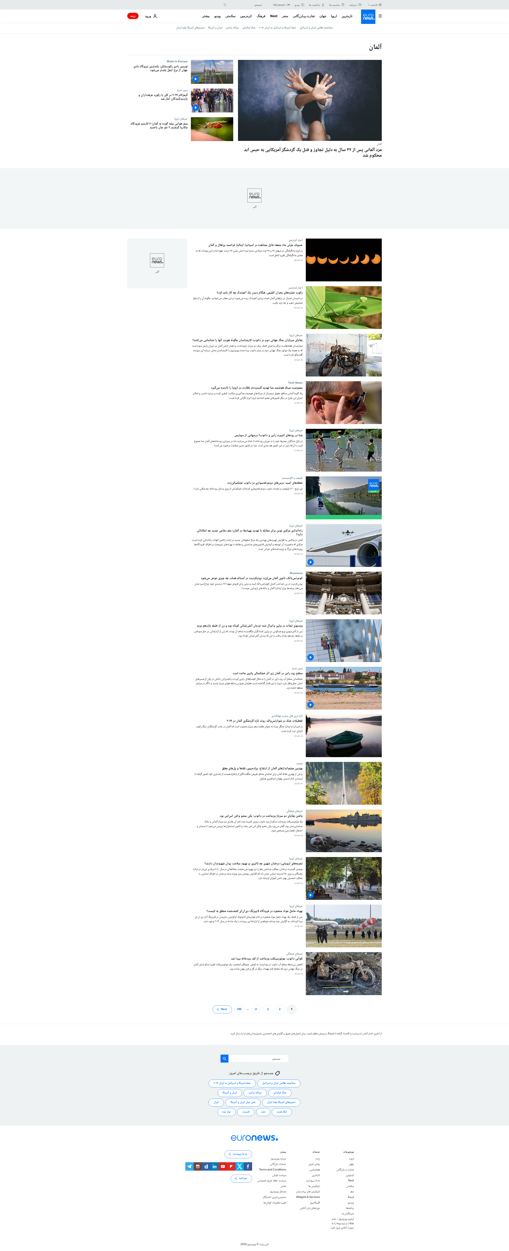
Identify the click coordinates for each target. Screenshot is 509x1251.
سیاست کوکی (279, 1175)
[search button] (225, 5)
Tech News (295, 383)
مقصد (299, 763)
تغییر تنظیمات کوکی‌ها (274, 1202)
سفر (285, 16)
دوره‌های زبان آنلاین (310, 1208)
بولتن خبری (314, 1164)
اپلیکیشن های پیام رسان (308, 1191)
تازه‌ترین (347, 16)
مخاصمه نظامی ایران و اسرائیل (316, 27)
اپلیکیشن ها (314, 1186)
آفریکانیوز (315, 1202)
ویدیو (217, 16)
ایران (216, 1102)
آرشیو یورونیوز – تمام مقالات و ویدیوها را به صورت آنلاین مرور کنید (342, 1223)
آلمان (379, 144)
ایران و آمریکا (215, 27)
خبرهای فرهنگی (294, 811)
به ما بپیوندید (313, 1180)
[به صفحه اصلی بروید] (368, 17)
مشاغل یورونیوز (278, 1191)
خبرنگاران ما (348, 1213)
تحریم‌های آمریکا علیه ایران (190, 27)
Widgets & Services (308, 1197)
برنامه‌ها (350, 1208)
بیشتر (283, 1152)
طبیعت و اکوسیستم (292, 478)
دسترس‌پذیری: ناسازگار (274, 1197)
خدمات (316, 1152)
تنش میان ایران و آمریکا (242, 1102)
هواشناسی (314, 1169)
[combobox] (245, 5)
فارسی (374, 4)
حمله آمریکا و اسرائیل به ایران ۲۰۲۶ (277, 27)
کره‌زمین (246, 16)
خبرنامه (243, 1178)
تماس (283, 1186)
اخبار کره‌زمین (295, 240)
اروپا (334, 16)
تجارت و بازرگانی (304, 16)
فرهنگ (261, 16)
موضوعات (348, 1152)
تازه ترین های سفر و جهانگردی (287, 716)
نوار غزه (226, 1112)
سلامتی (230, 16)
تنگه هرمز (282, 1112)
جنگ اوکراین (249, 27)
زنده (132, 16)
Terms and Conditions (272, 1169)
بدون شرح (182, 90)
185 (239, 1009)
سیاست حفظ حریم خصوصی (271, 1180)
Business (296, 573)
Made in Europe (177, 61)
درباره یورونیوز (278, 1158)
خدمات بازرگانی (278, 1164)
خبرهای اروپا (181, 118)
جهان (323, 16)
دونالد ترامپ (232, 27)
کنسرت (246, 1112)
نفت (263, 1112)
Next (273, 16)
